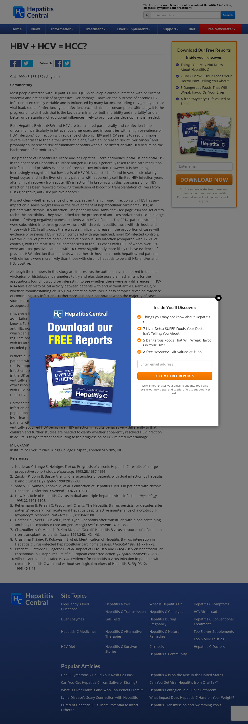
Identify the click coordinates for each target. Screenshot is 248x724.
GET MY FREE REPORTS (175, 376)
